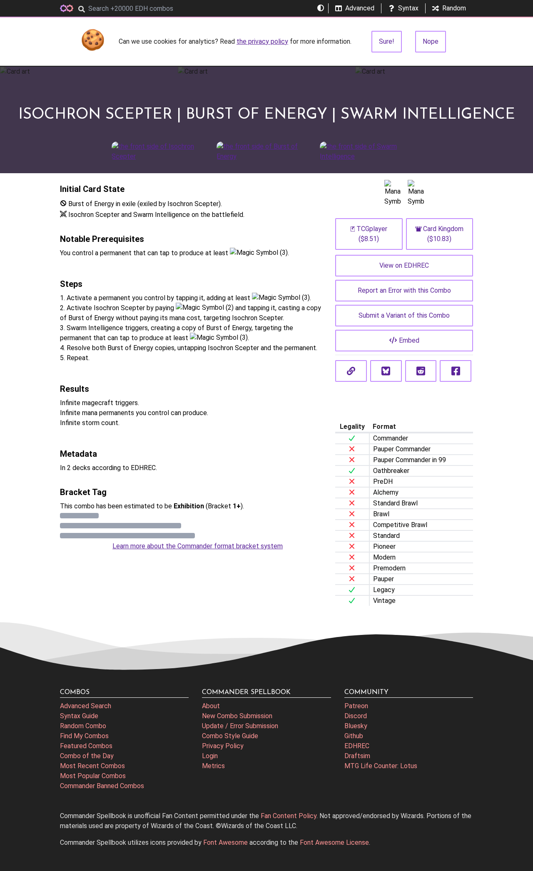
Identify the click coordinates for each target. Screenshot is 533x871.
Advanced (359, 8)
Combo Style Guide (230, 736)
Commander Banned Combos (102, 786)
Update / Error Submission (240, 726)
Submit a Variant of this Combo (404, 315)
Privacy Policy (223, 746)
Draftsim (357, 756)
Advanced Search (85, 706)
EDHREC (356, 746)
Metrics (213, 766)
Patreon (356, 706)
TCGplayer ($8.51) (371, 234)
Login (210, 756)
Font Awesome (225, 842)
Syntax (408, 8)
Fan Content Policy (288, 816)
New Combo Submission (237, 716)
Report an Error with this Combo (404, 290)
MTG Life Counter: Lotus (380, 766)
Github (353, 736)
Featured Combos (86, 746)
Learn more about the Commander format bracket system (197, 546)
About (211, 706)
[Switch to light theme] (320, 8)
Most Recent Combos (92, 766)
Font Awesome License (334, 842)
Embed (409, 340)
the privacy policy (262, 41)
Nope (430, 41)
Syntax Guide (79, 716)
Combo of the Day (87, 756)
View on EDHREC (404, 265)
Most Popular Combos (93, 776)
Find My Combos (84, 736)
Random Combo (83, 726)
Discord (355, 716)
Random (454, 8)
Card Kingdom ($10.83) (443, 234)
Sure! (386, 41)
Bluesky (355, 726)
